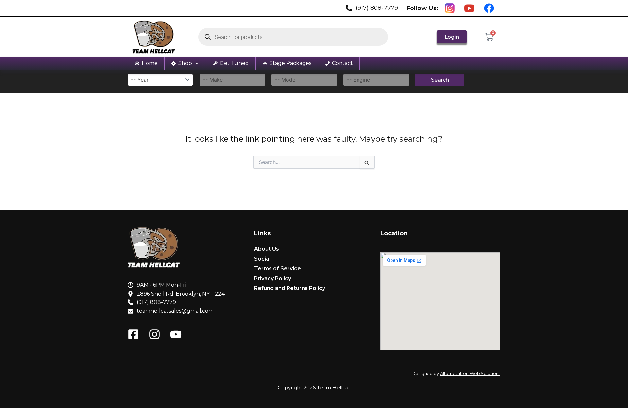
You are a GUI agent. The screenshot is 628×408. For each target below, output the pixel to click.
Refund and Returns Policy (289, 288)
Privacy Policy (272, 278)
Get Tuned (234, 63)
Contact (342, 63)
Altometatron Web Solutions (470, 373)
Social (262, 259)
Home (150, 63)
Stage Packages (290, 63)
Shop (185, 63)
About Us (266, 249)
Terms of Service (277, 268)
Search (440, 80)
